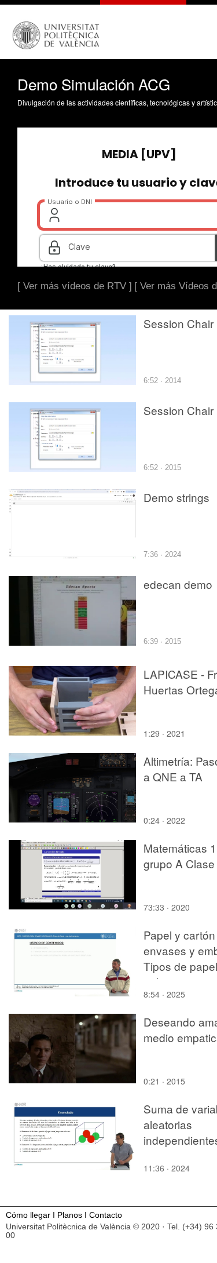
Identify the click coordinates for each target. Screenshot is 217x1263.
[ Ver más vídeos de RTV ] (74, 286)
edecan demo (178, 584)
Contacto (105, 1215)
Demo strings (176, 497)
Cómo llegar (28, 1215)
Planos (69, 1215)
